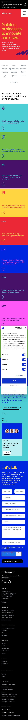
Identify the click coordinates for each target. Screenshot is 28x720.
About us (4, 661)
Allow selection (14, 385)
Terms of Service (6, 706)
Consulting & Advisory (8, 628)
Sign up (4, 674)
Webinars (4, 645)
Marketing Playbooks (8, 615)
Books (3, 692)
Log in (3, 676)
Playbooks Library (7, 617)
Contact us (5, 663)
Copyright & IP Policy (8, 712)
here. (7, 548)
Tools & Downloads (7, 689)
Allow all (14, 380)
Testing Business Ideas (8, 701)
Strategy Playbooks (7, 612)
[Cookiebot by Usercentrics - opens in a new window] (16, 328)
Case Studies (5, 650)
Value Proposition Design (9, 696)
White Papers (5, 648)
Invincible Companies (8, 699)
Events (3, 653)
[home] (7, 13)
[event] (12, 431)
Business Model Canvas (8, 684)
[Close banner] (25, 327)
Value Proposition (7, 687)
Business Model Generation (10, 694)
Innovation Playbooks (8, 610)
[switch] (24, 359)
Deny (14, 391)
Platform (4, 633)
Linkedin (4, 602)
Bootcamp (5, 635)
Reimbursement (6, 620)
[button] (24, 13)
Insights (4, 643)
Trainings (4, 630)
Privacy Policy (6, 709)
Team (3, 666)
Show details (19, 375)
